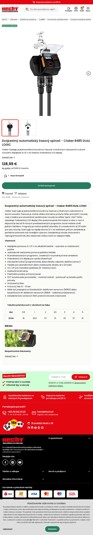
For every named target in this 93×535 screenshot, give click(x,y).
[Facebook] (5, 462)
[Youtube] (20, 462)
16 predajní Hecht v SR (42, 423)
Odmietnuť (7, 529)
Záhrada (13, 19)
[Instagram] (13, 462)
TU (31, 520)
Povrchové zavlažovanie (57, 19)
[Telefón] (4, 413)
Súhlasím (52, 529)
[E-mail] (34, 413)
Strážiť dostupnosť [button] (46, 185)
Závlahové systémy (28, 19)
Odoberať (82, 377)
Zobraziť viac (7, 157)
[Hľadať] (27, 9)
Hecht (4, 19)
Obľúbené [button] (22, 193)
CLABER (42, 19)
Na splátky (6, 168)
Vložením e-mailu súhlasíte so (67, 384)
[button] (68, 9)
